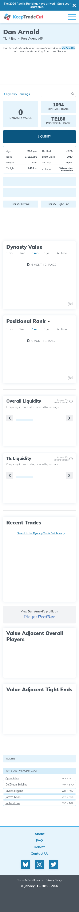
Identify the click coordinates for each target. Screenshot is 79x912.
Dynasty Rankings (18, 93)
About (39, 834)
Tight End (9, 38)
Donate (40, 847)
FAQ (39, 840)
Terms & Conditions (28, 880)
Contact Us (39, 853)
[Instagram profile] (39, 864)
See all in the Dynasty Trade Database (39, 533)
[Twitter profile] (53, 864)
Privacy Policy (54, 880)
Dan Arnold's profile (41, 611)
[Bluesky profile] (25, 864)
